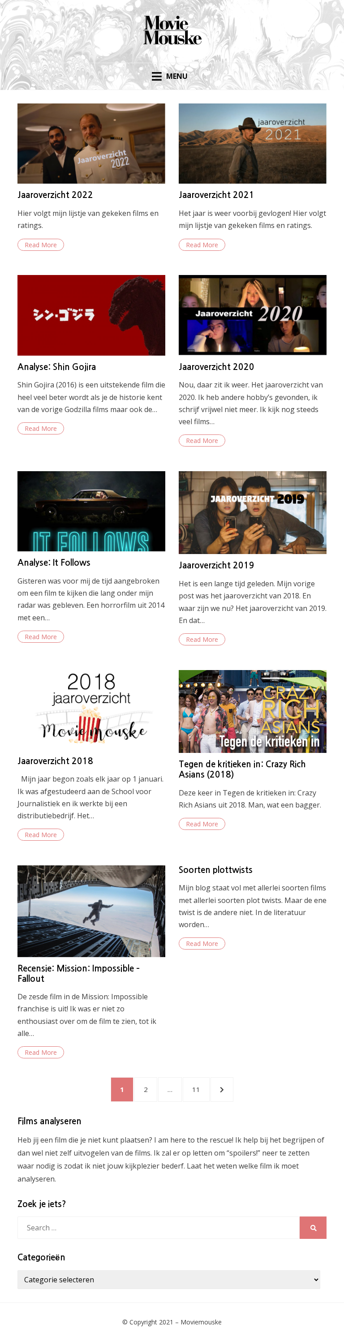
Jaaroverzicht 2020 (216, 367)
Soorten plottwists (216, 870)
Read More (41, 245)
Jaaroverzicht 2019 (216, 565)
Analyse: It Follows (53, 563)
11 (200, 1089)
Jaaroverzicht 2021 (216, 195)
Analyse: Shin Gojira (56, 367)
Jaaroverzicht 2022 (55, 195)
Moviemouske (201, 1322)
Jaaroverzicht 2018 (55, 761)
